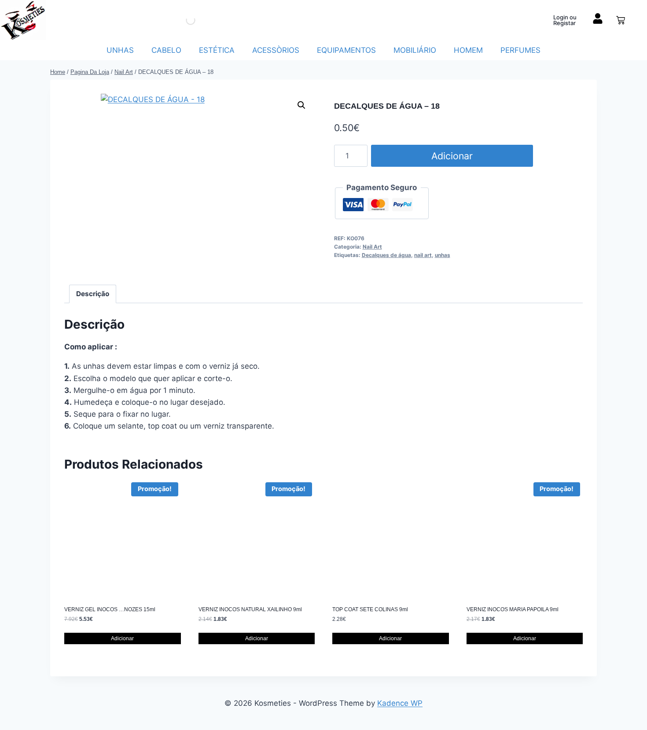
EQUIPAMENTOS (346, 50)
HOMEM (468, 50)
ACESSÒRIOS (275, 50)
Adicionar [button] (122, 638)
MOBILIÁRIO (414, 50)
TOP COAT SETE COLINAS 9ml (370, 609)
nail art (423, 255)
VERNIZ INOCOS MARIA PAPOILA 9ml (513, 609)
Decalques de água (386, 255)
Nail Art (372, 246)
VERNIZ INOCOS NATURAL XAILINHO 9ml (250, 609)
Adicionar (452, 155)
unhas (442, 255)
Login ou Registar (565, 20)
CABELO (166, 50)
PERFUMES (520, 50)
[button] (301, 105)
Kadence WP (400, 703)
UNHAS (120, 50)
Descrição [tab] (92, 294)
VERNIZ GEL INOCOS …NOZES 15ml (109, 609)
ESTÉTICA (217, 50)
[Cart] (620, 20)
